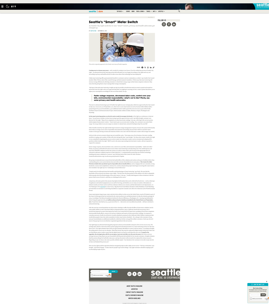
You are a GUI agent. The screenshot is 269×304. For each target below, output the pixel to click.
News (133, 11)
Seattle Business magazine (134, 295)
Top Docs (119, 11)
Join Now (113, 271)
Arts (154, 11)
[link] (122, 17)
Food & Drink (140, 11)
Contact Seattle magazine (134, 292)
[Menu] (2, 6)
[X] (145, 67)
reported (102, 186)
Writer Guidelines (134, 298)
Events (128, 11)
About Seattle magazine (134, 286)
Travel (148, 11)
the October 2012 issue (111, 64)
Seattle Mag (93, 31)
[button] (123, 11)
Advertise (134, 289)
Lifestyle (160, 11)
